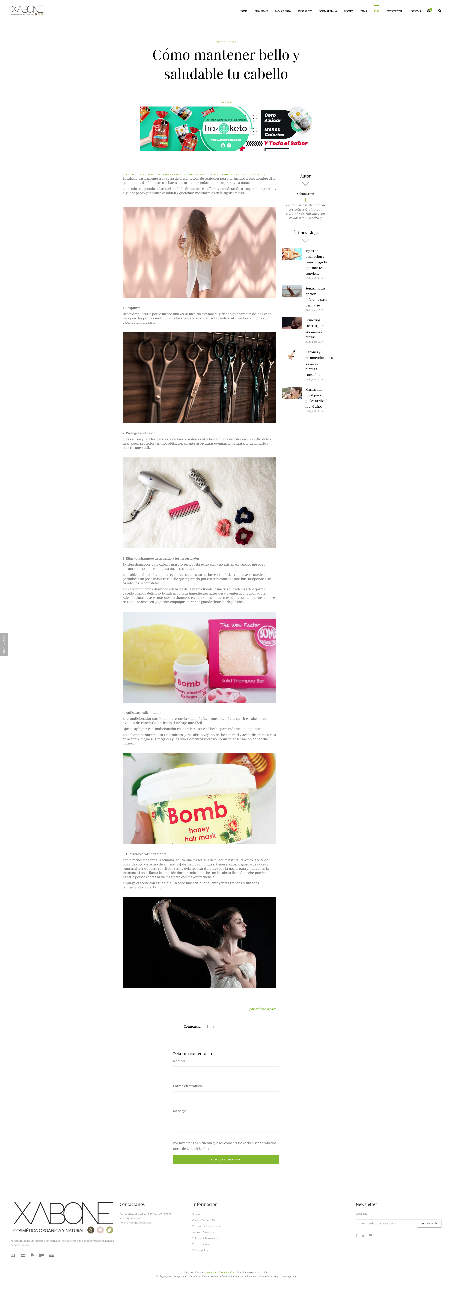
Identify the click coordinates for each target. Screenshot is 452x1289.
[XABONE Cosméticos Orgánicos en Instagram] (363, 1235)
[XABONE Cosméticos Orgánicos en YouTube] (370, 1235)
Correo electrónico (187, 1086)
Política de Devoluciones (206, 1238)
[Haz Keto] (226, 129)
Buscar (196, 1214)
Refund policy (200, 1250)
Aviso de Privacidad (203, 1232)
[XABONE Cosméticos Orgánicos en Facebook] (357, 1235)
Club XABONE (4, 644)
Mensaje (179, 1110)
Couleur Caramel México (206, 1220)
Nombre (179, 1061)
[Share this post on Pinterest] (214, 1026)
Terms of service (201, 1244)
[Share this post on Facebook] (207, 1026)
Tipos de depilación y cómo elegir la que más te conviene (316, 262)
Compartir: (192, 1026)
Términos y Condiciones (206, 1226)
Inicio (221, 41)
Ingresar (416, 11)
